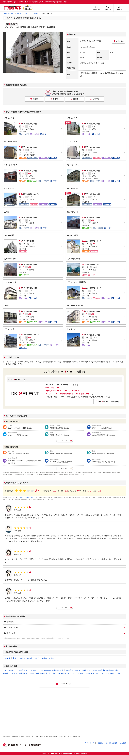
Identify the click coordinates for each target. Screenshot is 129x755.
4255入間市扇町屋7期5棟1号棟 (42, 673)
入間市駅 (35, 13)
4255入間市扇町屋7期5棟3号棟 (15, 673)
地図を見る (120, 41)
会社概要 (123, 743)
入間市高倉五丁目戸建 (27, 670)
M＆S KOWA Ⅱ (63, 673)
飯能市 (51, 658)
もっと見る (63, 607)
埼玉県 (19, 13)
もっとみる (63, 440)
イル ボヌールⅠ (9, 670)
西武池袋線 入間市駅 (89, 73)
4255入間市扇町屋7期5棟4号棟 (78, 670)
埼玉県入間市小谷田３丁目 (90, 41)
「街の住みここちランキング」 (27, 497)
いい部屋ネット (8, 13)
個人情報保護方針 (111, 743)
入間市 (26, 13)
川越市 (44, 658)
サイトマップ (89, 743)
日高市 (75, 99)
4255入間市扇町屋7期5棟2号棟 (51, 670)
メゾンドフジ (77, 673)
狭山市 (55, 99)
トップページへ (66, 684)
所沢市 (37, 658)
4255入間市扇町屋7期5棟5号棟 (105, 670)
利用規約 (100, 743)
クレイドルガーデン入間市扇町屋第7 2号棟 (103, 673)
